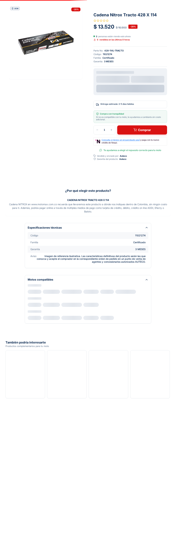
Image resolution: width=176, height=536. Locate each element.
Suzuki (32, 312)
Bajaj (30, 299)
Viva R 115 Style (38, 317)
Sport (48, 291)
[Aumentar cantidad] (111, 130)
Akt (30, 286)
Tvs (30, 325)
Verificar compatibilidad (130, 87)
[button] (45, 42)
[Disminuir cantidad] (97, 130)
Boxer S (62, 304)
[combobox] (113, 79)
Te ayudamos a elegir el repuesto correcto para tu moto (132, 150)
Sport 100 (35, 330)
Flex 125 (34, 291)
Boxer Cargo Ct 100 (40, 304)
